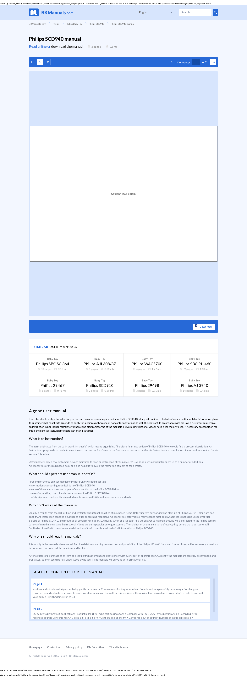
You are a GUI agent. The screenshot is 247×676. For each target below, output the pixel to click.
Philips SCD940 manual (122, 23)
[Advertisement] (123, 98)
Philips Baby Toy (74, 23)
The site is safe (118, 647)
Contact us (53, 647)
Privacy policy (73, 647)
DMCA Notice (95, 647)
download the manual (67, 46)
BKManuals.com (37, 23)
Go (213, 62)
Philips (56, 23)
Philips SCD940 (96, 23)
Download (206, 326)
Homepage (35, 647)
